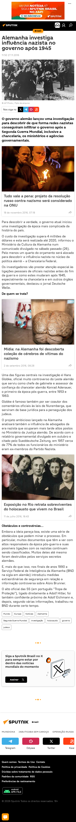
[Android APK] (13, 791)
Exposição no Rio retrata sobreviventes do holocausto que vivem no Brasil (38, 506)
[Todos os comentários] (5, 816)
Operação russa (63, 731)
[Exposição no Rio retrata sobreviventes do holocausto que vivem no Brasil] (38, 477)
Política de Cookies (39, 766)
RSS (32, 776)
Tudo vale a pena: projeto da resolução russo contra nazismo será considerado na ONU (38, 200)
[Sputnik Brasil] (10, 26)
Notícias (29, 613)
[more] (70, 212)
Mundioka (8, 731)
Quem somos (9, 762)
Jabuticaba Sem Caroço (34, 731)
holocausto (52, 620)
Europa (17, 613)
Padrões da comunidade (15, 776)
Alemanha (42, 613)
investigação (37, 620)
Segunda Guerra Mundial (15, 620)
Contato (40, 762)
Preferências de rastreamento (18, 781)
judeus (6, 627)
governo (66, 620)
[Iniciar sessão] (63, 25)
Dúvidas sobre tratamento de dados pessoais (27, 771)
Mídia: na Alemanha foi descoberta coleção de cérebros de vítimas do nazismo (34, 354)
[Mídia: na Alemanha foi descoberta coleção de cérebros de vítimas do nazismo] (38, 322)
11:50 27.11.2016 (10, 55)
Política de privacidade (14, 766)
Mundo (6, 613)
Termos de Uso (26, 762)
